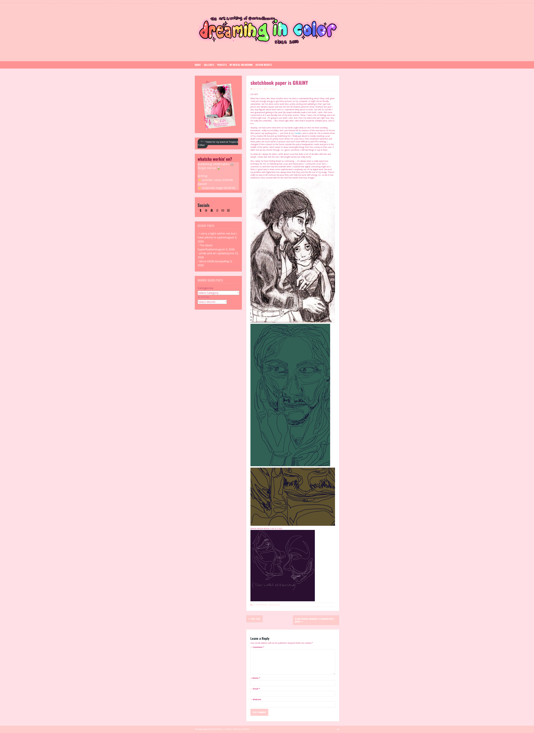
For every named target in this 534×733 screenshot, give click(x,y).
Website (257, 699)
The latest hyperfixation (206, 247)
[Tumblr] (200, 211)
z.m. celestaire (271, 89)
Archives (204, 297)
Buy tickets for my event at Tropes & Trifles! (218, 143)
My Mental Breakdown (241, 64)
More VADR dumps (211, 261)
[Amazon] (211, 211)
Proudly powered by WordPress (209, 729)
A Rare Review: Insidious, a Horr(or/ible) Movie (314, 620)
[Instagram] (228, 211)
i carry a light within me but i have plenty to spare (217, 235)
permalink (275, 605)
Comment (258, 647)
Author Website (263, 64)
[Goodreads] (217, 211)
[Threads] (206, 211)
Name (256, 678)
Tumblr (297, 133)
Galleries (209, 64)
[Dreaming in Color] (267, 32)
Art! (254, 605)
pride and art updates (213, 253)
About (198, 64)
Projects (222, 64)
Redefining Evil (261, 605)
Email (256, 688)
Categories (205, 288)
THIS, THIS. (255, 618)
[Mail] (222, 211)
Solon (235, 729)
